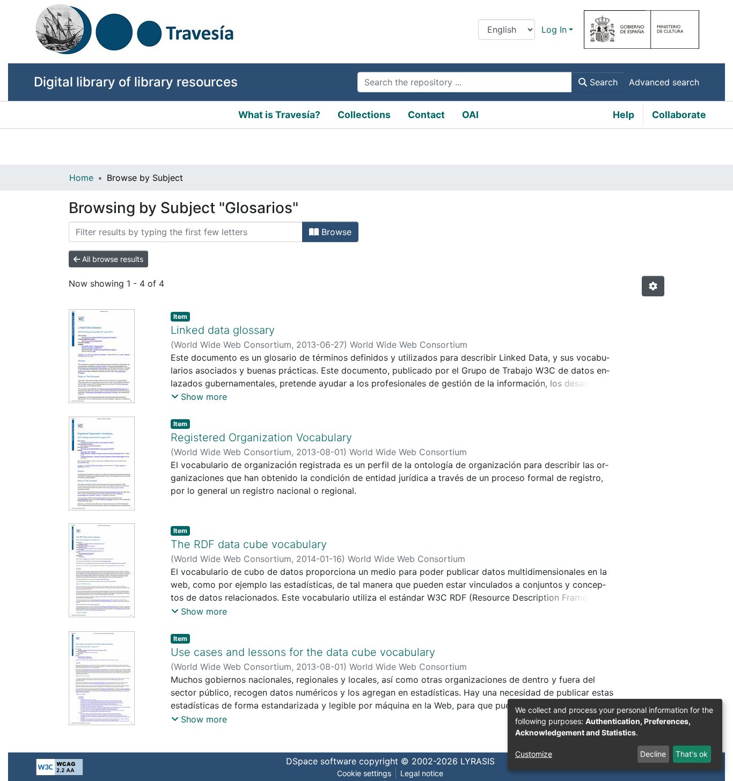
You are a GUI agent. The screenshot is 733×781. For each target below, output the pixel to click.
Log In (554, 29)
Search (602, 82)
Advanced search (664, 82)
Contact (426, 114)
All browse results (111, 259)
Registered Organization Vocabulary (261, 437)
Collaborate (679, 114)
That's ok (692, 753)
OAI (470, 114)
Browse (335, 232)
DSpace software (321, 761)
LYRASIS (477, 761)
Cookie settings (364, 773)
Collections (364, 114)
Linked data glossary (223, 330)
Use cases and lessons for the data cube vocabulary (303, 652)
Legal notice (421, 773)
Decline (653, 753)
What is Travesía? (279, 114)
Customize (533, 753)
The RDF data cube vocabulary (249, 544)
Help (623, 114)
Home (81, 177)
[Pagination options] (653, 286)
